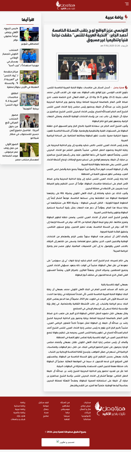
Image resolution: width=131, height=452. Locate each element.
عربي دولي (86, 405)
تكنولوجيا (86, 415)
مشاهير (66, 405)
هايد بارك (21, 415)
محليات (87, 402)
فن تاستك (65, 402)
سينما (67, 415)
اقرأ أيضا (28, 19)
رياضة (22, 402)
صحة (46, 412)
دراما (68, 412)
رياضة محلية (19, 405)
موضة (46, 405)
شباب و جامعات (18, 419)
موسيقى (65, 409)
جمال (46, 409)
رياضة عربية (114, 17)
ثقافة (67, 419)
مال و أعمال (85, 409)
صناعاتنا (87, 419)
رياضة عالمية (19, 412)
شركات (87, 412)
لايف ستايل (44, 402)
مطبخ (46, 415)
